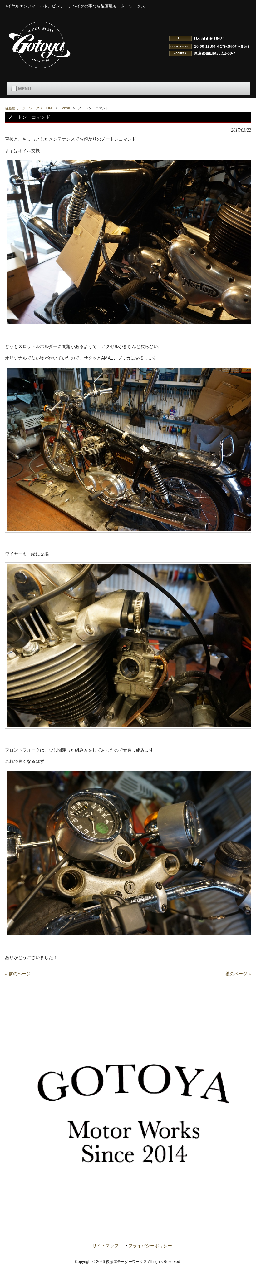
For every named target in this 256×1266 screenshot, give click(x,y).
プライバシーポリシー (150, 1246)
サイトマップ (105, 1246)
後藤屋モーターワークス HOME (29, 108)
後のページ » (238, 973)
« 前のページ (18, 973)
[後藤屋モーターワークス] (40, 69)
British (65, 108)
